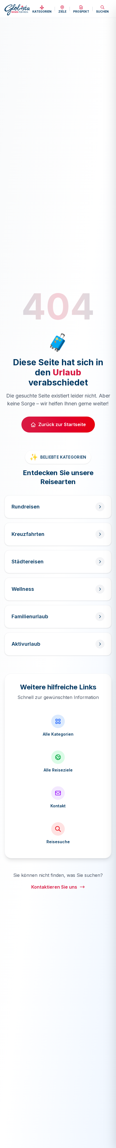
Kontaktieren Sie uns (54, 887)
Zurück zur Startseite (62, 424)
